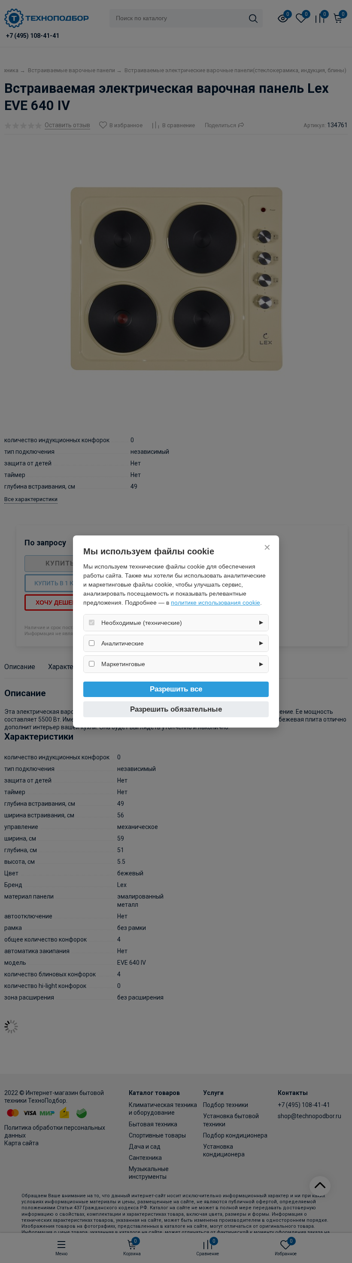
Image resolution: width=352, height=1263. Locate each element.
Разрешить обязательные (176, 709)
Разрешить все (176, 689)
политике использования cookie (215, 602)
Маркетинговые (123, 664)
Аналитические (122, 643)
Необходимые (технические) (141, 622)
